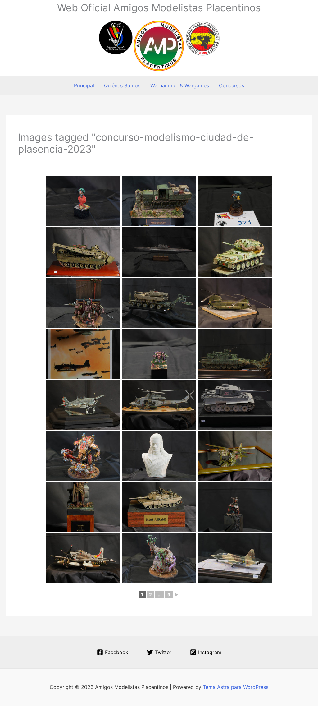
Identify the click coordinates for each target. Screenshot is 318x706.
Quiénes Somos (122, 85)
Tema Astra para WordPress (235, 687)
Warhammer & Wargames (179, 85)
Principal (84, 85)
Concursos (231, 85)
